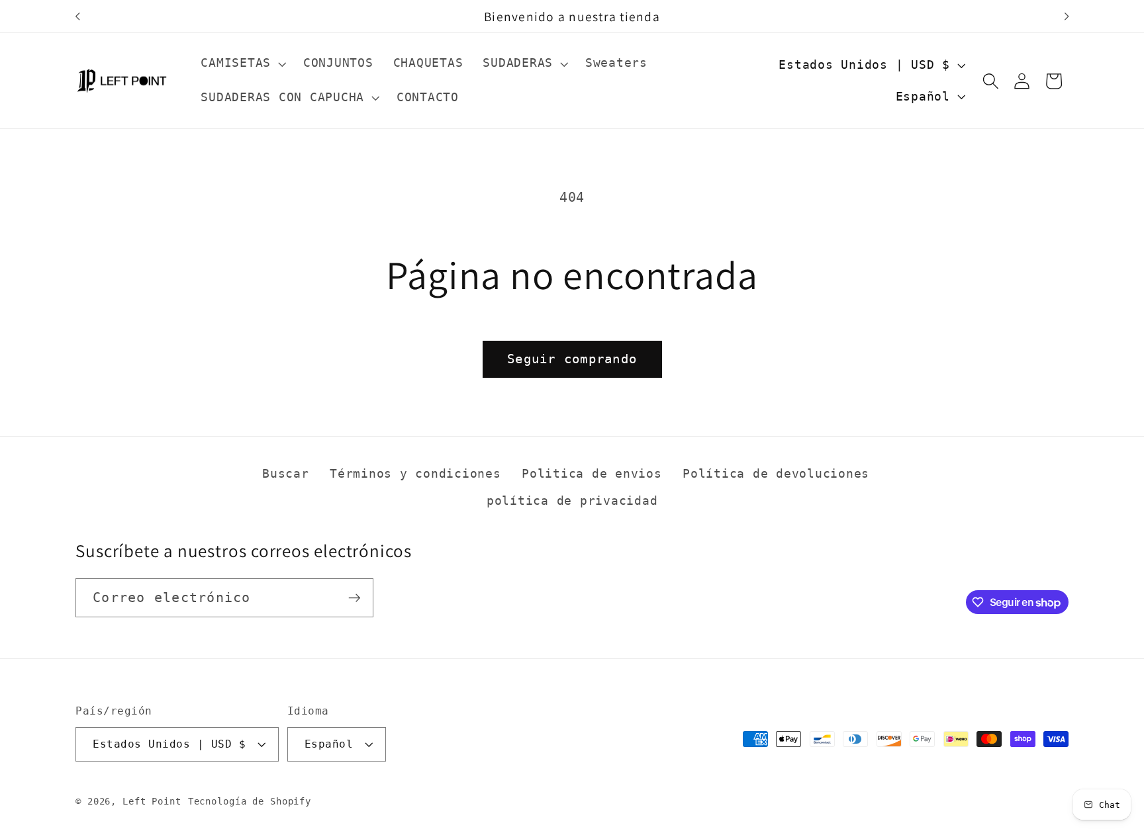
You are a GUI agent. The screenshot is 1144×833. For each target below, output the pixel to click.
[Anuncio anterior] (77, 16)
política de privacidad (572, 500)
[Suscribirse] (354, 597)
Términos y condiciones (415, 473)
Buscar (285, 473)
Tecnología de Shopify (249, 801)
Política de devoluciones (776, 473)
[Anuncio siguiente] (1066, 16)
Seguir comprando (572, 359)
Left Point (151, 801)
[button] (242, 63)
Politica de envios (592, 473)
